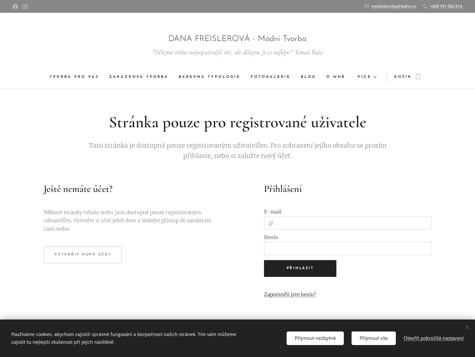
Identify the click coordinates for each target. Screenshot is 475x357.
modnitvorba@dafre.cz (394, 6)
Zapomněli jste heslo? (290, 294)
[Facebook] (15, 6)
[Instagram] (25, 6)
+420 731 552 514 (446, 6)
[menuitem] (77, 77)
